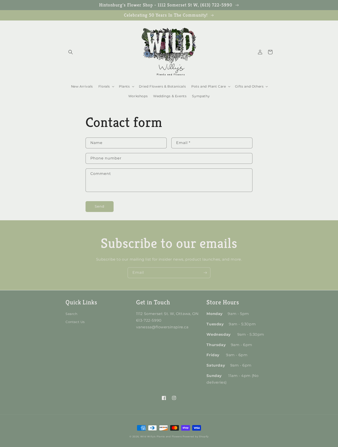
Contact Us (75, 322)
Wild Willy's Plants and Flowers (161, 436)
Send (99, 206)
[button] (71, 52)
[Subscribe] (205, 272)
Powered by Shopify (196, 436)
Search (71, 314)
